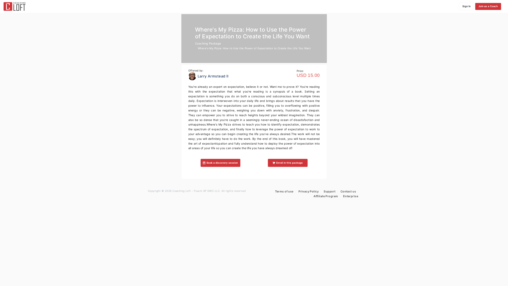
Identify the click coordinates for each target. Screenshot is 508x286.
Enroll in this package (289, 162)
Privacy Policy (308, 191)
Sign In (466, 6)
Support (329, 191)
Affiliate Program (326, 196)
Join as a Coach (488, 6)
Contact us (348, 191)
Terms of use (284, 191)
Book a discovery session (222, 162)
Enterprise (350, 196)
